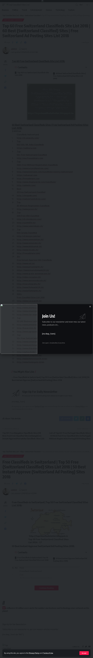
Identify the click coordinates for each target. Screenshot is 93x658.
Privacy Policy (34, 653)
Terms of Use (48, 653)
